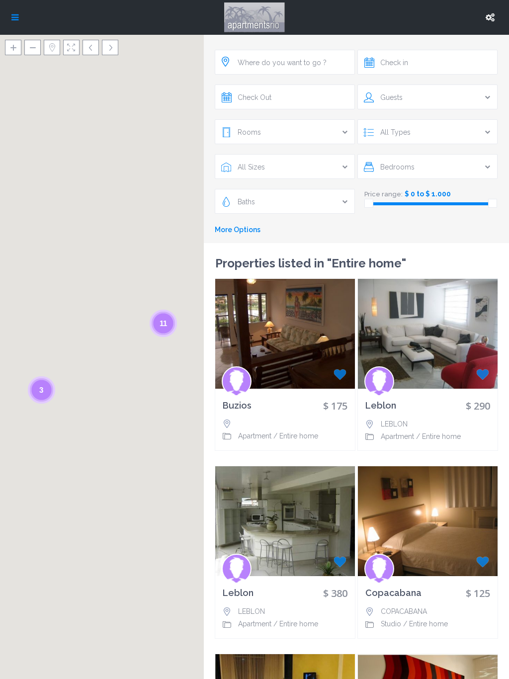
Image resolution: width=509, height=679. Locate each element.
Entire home (298, 436)
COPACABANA (404, 611)
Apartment (254, 436)
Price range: (383, 194)
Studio (391, 624)
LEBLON (394, 424)
